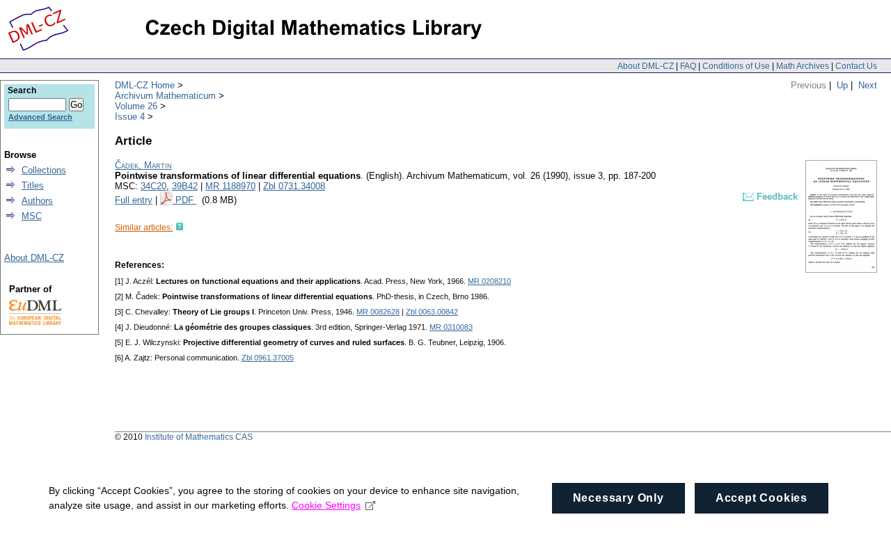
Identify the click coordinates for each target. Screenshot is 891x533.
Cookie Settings (326, 505)
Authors (37, 201)
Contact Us (856, 66)
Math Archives (802, 66)
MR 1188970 (230, 186)
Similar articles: (144, 227)
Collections (44, 170)
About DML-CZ (645, 66)
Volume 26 (136, 106)
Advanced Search (40, 117)
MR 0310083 (451, 327)
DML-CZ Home (145, 85)
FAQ (688, 66)
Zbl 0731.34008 (294, 186)
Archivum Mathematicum (165, 95)
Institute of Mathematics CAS (199, 437)
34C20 (153, 186)
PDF (185, 200)
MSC (32, 216)
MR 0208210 (489, 281)
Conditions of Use (736, 66)
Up (842, 85)
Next (867, 85)
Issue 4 (130, 116)
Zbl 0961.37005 (268, 357)
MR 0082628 (378, 312)
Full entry (133, 200)
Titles (33, 185)
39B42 (185, 186)
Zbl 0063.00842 (432, 312)
